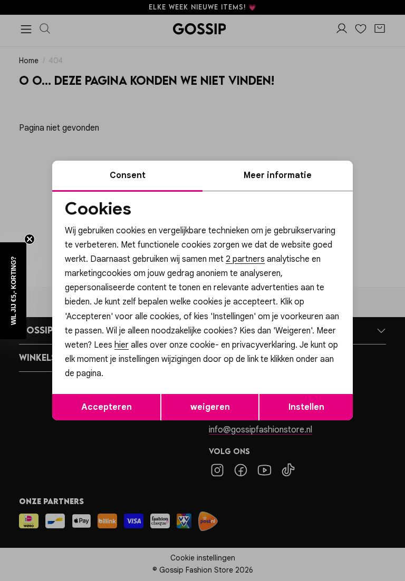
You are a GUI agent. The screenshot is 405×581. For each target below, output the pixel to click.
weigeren (210, 407)
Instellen (306, 407)
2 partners (245, 259)
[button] (13, 290)
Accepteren (106, 407)
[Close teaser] (29, 239)
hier (121, 345)
